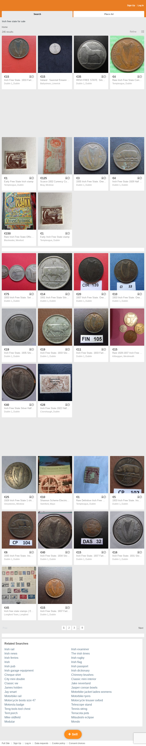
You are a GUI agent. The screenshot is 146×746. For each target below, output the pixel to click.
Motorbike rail (13, 696)
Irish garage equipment (18, 670)
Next (141, 628)
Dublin (16, 83)
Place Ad (108, 14)
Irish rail (9, 649)
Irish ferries (11, 657)
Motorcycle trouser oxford (87, 700)
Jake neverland (81, 683)
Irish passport (79, 666)
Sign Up (131, 5)
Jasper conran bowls (84, 687)
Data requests (41, 743)
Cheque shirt (12, 674)
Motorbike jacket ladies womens (91, 691)
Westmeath (128, 356)
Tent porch (11, 713)
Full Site (6, 743)
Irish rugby (77, 657)
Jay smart (10, 691)
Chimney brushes (82, 674)
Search (37, 14)
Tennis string (79, 708)
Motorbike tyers (80, 696)
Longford (24, 614)
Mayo (52, 504)
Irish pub (9, 666)
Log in (28, 743)
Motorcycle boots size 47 (20, 700)
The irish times (80, 653)
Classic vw (11, 683)
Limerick (56, 83)
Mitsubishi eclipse (82, 717)
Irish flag (76, 662)
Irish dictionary (80, 670)
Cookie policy (58, 743)
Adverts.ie (16, 6)
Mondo (75, 721)
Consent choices (77, 743)
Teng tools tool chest (17, 708)
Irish (7, 662)
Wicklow (50, 185)
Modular (9, 721)
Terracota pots (80, 713)
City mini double (14, 679)
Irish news (10, 653)
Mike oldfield (12, 717)
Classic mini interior (83, 679)
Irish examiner (80, 649)
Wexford (20, 240)
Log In (141, 5)
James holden (13, 687)
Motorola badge (14, 704)
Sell (74, 734)
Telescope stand (81, 704)
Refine (133, 31)
